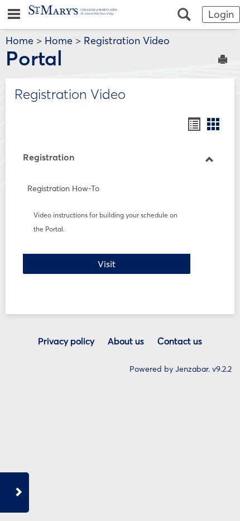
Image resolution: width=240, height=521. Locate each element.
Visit (144, 263)
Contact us (179, 341)
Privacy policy (66, 341)
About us (126, 341)
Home (19, 40)
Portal (34, 58)
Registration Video (127, 40)
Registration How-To (63, 188)
